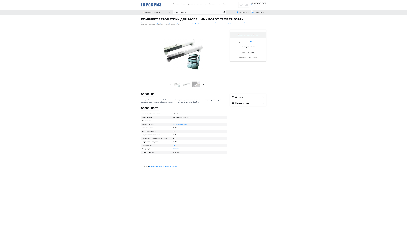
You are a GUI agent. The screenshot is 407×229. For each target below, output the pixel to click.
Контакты (254, 5)
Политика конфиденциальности (166, 166)
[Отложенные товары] (241, 5)
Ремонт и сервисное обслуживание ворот (194, 4)
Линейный (176, 149)
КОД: (244, 52)
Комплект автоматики (180, 124)
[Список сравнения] (246, 5)
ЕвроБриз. (152, 166)
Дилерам (176, 4)
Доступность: (243, 42)
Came (174, 145)
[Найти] (224, 12)
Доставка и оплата (215, 4)
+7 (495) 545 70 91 (258, 3)
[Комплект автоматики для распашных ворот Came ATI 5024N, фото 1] (184, 53)
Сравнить (254, 57)
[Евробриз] (151, 5)
